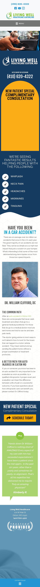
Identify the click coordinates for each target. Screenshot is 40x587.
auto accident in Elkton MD (20, 316)
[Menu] (20, 584)
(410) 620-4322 (20, 4)
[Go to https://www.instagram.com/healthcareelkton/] (23, 8)
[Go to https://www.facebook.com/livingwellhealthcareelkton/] (15, 8)
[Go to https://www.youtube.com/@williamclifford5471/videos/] (19, 8)
